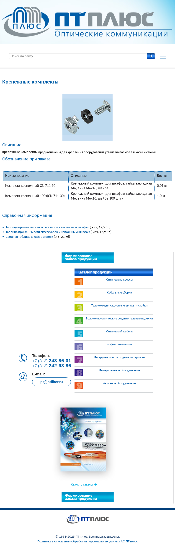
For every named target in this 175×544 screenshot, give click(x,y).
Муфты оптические (119, 344)
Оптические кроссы (119, 279)
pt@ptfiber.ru (51, 382)
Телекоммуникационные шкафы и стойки (119, 305)
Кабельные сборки (119, 292)
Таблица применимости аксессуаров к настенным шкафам (47, 227)
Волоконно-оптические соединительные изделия (119, 318)
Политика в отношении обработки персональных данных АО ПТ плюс (87, 541)
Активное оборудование (119, 383)
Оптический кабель (119, 331)
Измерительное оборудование (119, 370)
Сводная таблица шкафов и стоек (30, 237)
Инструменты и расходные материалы (119, 357)
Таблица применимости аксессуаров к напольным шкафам (48, 232)
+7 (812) (51, 360)
